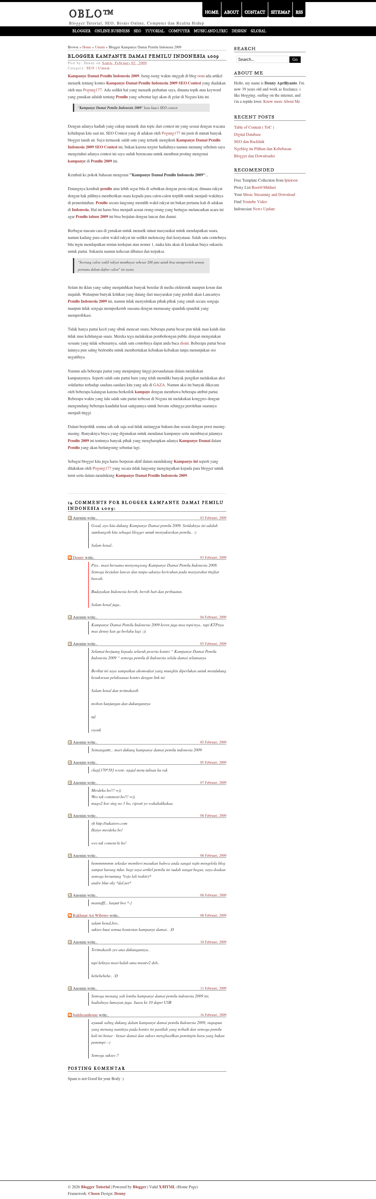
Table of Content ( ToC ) (254, 127)
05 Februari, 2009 (213, 643)
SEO (137, 31)
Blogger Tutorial (95, 1187)
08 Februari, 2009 (213, 815)
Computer (179, 31)
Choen (94, 1193)
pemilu (106, 188)
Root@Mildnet (264, 187)
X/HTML (167, 1187)
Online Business (112, 31)
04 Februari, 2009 (213, 616)
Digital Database (247, 134)
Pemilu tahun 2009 (92, 216)
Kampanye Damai (194, 440)
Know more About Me (281, 101)
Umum (100, 47)
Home (86, 47)
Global (258, 31)
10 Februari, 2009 (213, 941)
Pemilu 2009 (101, 161)
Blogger (81, 31)
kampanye (77, 161)
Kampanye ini (186, 461)
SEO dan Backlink (249, 141)
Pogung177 (92, 89)
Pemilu (122, 97)
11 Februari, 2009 (213, 988)
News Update (264, 208)
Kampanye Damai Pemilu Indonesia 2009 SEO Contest (153, 83)
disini (184, 343)
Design (239, 31)
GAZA (159, 384)
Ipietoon (291, 180)
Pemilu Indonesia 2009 (87, 301)
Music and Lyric (211, 31)
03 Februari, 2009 (213, 517)
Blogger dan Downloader (254, 155)
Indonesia (80, 209)
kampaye (142, 391)
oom (201, 75)
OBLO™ (92, 14)
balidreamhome (85, 1014)
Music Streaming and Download (269, 194)
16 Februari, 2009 (213, 1014)
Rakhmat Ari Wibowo (90, 915)
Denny (78, 557)
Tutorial (154, 31)
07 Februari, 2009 (213, 782)
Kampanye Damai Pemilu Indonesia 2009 (103, 76)
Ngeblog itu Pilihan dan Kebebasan (262, 148)
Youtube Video (254, 201)
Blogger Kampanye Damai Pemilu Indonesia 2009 (143, 56)
